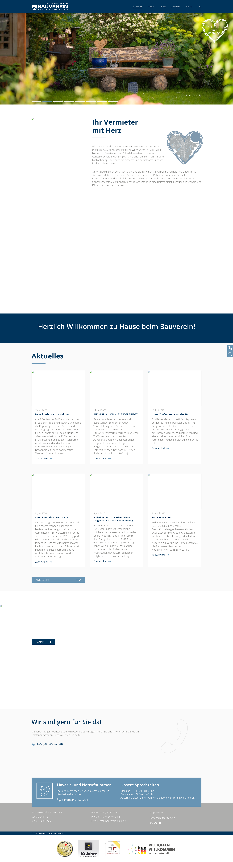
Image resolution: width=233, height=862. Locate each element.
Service (163, 6)
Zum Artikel (41, 458)
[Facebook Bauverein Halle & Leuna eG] (155, 823)
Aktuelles (175, 6)
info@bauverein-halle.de (112, 821)
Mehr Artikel (42, 579)
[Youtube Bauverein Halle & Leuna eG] (160, 823)
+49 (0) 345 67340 (50, 744)
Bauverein (137, 6)
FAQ (199, 6)
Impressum (156, 812)
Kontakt (188, 6)
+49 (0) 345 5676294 (75, 800)
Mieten (151, 6)
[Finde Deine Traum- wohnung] (214, 44)
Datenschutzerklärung (162, 817)
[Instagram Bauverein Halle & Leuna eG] (151, 823)
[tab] (36, 101)
